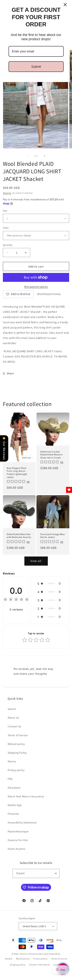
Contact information (39, 964)
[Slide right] (44, 155)
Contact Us (14, 726)
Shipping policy (18, 964)
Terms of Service (18, 735)
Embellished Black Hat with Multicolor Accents (19, 536)
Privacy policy (16, 770)
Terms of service (59, 958)
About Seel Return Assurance (26, 796)
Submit (36, 66)
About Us (13, 717)
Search (12, 709)
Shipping (7, 193)
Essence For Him (18, 840)
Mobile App (15, 805)
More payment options (36, 286)
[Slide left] (27, 155)
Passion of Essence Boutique (34, 953)
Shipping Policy (17, 752)
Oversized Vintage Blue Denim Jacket (52, 536)
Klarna (12, 761)
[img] (16, 600)
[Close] (65, 4)
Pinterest (13, 814)
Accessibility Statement (22, 822)
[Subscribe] (55, 873)
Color (6, 227)
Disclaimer (14, 787)
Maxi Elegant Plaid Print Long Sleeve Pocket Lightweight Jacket (17, 473)
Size (5, 210)
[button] (50, 583)
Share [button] (10, 373)
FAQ (10, 779)
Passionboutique (18, 831)
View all (36, 561)
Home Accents (16, 849)
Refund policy (16, 744)
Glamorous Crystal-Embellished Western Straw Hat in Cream (51, 454)
